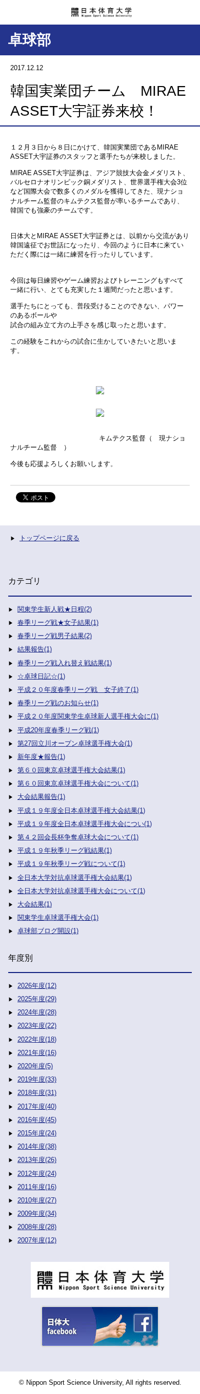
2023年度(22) (36, 1025)
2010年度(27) (36, 1200)
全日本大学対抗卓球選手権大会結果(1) (74, 877)
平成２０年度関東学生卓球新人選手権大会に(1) (87, 716)
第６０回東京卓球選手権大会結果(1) (71, 770)
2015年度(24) (36, 1133)
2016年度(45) (36, 1120)
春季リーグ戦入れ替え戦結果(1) (64, 663)
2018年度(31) (36, 1092)
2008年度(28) (36, 1227)
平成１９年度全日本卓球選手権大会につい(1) (84, 824)
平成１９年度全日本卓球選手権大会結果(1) (81, 810)
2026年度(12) (36, 985)
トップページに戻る (49, 538)
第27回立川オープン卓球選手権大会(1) (74, 743)
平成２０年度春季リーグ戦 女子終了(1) (77, 689)
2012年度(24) (36, 1173)
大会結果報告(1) (41, 796)
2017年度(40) (36, 1106)
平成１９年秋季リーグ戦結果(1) (64, 850)
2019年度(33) (36, 1079)
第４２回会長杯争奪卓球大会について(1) (77, 837)
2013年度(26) (36, 1160)
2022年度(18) (36, 1039)
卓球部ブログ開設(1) (47, 931)
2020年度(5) (35, 1066)
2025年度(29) (36, 999)
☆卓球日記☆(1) (41, 676)
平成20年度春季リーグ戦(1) (58, 730)
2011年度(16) (36, 1187)
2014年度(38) (36, 1146)
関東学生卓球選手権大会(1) (57, 917)
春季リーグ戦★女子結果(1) (57, 622)
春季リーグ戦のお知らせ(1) (57, 703)
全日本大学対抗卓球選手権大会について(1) (81, 891)
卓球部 (29, 40)
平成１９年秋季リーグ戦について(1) (71, 864)
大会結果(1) (34, 904)
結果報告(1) (34, 649)
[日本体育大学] (100, 8)
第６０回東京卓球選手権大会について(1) (77, 783)
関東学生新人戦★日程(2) (54, 609)
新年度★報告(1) (41, 757)
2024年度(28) (36, 1012)
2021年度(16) (36, 1053)
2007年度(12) (36, 1240)
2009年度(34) (36, 1213)
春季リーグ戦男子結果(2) (54, 636)
